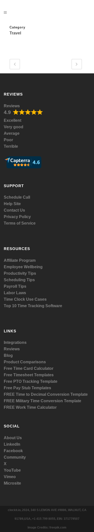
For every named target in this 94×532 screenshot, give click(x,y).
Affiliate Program (20, 260)
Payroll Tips (15, 286)
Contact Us (14, 210)
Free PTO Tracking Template (30, 381)
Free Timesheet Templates (29, 375)
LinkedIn (12, 444)
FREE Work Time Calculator (30, 407)
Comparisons (33, 362)
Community (15, 457)
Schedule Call (17, 197)
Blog (8, 355)
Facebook (13, 451)
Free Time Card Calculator (28, 368)
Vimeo (10, 477)
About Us (13, 438)
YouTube (12, 470)
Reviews (12, 106)
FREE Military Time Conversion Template (42, 401)
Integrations (15, 342)
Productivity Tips (20, 273)
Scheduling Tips (19, 280)
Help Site (12, 204)
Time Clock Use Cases (25, 299)
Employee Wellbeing (23, 267)
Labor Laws (15, 293)
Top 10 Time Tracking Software (33, 306)
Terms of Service (20, 223)
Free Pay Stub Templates (27, 388)
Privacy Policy (17, 217)
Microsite (12, 483)
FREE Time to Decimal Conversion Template (46, 394)
